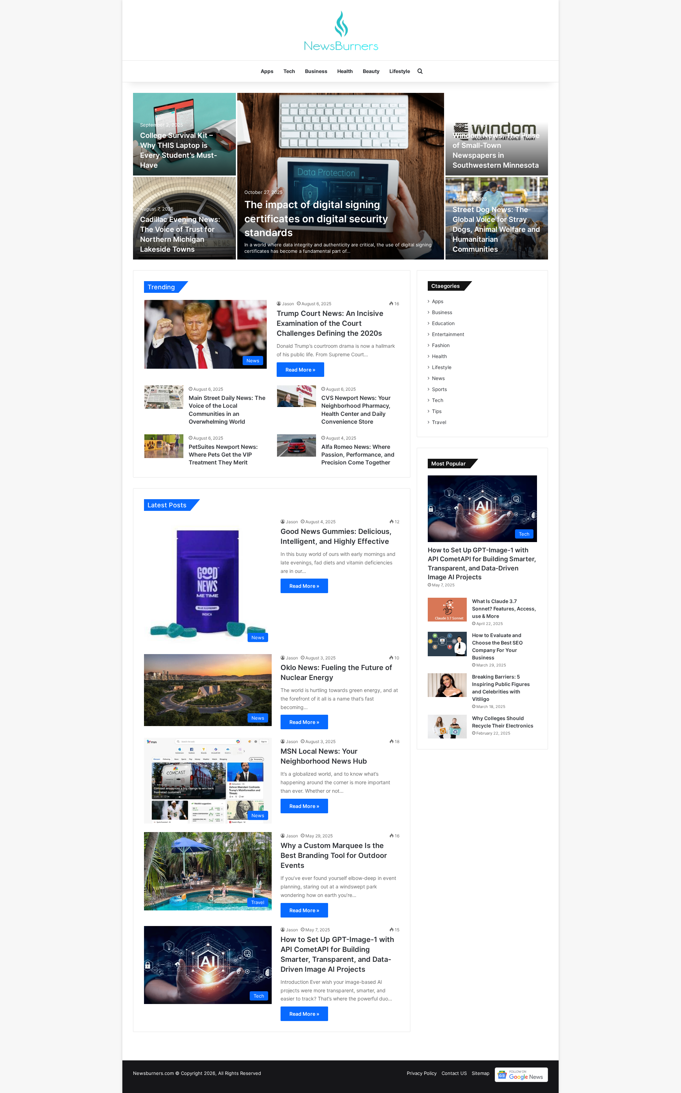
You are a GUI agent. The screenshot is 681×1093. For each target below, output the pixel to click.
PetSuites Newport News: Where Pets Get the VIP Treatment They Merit (223, 454)
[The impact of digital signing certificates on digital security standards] (340, 176)
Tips (437, 411)
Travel (439, 422)
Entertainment (448, 334)
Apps (267, 71)
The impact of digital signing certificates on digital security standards (316, 218)
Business (316, 71)
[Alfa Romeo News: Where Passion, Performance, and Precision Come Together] (296, 445)
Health (345, 71)
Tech (289, 71)
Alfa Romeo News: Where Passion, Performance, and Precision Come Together (357, 454)
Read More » (300, 370)
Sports (439, 389)
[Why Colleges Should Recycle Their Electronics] (447, 726)
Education (443, 323)
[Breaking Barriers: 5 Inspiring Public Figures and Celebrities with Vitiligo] (447, 685)
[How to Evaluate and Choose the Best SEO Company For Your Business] (447, 644)
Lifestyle (399, 71)
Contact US (454, 1073)
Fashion (441, 345)
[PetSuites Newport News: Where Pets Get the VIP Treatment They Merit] (163, 446)
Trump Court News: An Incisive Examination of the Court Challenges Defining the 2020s (330, 323)
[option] (340, 176)
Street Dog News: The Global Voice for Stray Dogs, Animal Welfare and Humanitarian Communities (496, 229)
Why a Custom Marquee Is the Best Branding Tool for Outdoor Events (334, 855)
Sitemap (480, 1073)
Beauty (371, 71)
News (438, 378)
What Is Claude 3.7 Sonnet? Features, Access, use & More (504, 608)
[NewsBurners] (340, 30)
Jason (288, 303)
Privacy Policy (422, 1073)
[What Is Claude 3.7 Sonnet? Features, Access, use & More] (447, 609)
